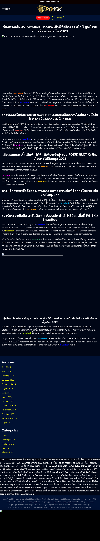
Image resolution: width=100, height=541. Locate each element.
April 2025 (6, 367)
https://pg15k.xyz (49, 502)
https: (58, 502)
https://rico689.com (61, 499)
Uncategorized (8, 439)
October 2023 (8, 414)
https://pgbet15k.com (85, 502)
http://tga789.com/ (16, 507)
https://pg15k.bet (20, 502)
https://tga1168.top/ (49, 507)
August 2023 (7, 422)
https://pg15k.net (69, 502)
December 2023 (9, 405)
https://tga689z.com (10, 499)
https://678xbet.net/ (83, 507)
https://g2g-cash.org (79, 499)
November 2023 (9, 410)
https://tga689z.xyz (44, 499)
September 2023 (9, 418)
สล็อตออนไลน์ (7, 452)
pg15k (4, 435)
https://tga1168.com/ (66, 504)
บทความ (5, 448)
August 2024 (7, 388)
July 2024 (6, 393)
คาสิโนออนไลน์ (8, 444)
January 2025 (8, 380)
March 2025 (7, 371)
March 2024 (7, 397)
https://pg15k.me (34, 502)
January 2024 (8, 401)
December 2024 (9, 384)
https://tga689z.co (28, 499)
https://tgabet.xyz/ (83, 504)
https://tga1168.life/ (66, 507)
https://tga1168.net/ (32, 507)
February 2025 (8, 375)
